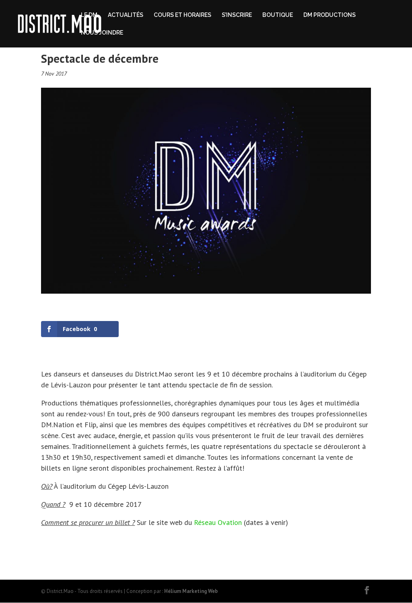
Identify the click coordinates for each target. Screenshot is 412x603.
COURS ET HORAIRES (182, 15)
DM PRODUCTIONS (329, 15)
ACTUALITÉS (125, 15)
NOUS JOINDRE (102, 33)
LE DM (89, 15)
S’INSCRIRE (237, 15)
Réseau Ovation (218, 522)
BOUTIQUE (277, 15)
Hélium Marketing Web (191, 591)
